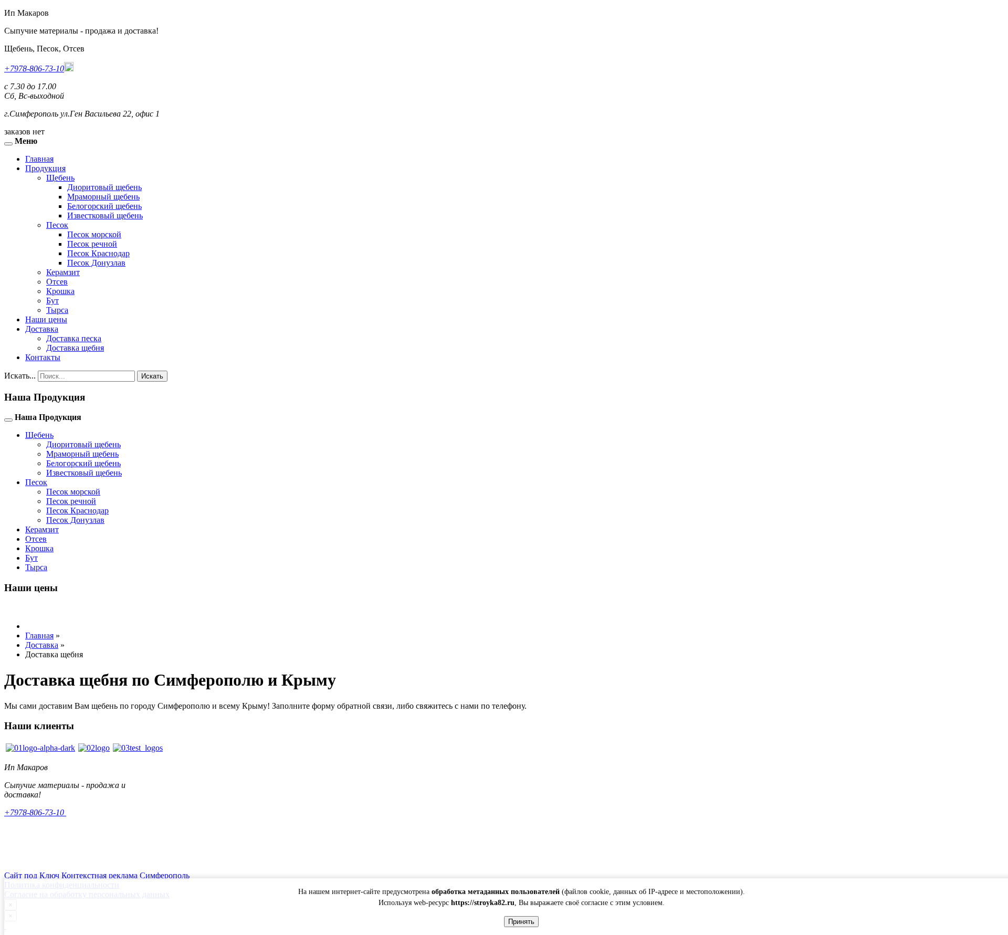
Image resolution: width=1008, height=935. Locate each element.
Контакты (42, 357)
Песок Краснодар (98, 253)
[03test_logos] (138, 747)
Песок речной (92, 243)
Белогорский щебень (104, 206)
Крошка (60, 291)
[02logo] (94, 747)
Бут (52, 300)
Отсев (57, 281)
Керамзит (63, 272)
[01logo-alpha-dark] (40, 747)
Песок (57, 224)
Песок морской (94, 234)
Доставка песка (73, 338)
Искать (152, 376)
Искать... (20, 375)
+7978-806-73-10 (34, 68)
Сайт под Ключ (32, 875)
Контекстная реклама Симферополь (125, 875)
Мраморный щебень (103, 196)
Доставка (41, 328)
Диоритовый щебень (104, 187)
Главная (39, 158)
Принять (521, 922)
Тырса (57, 310)
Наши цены (46, 319)
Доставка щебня (75, 347)
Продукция (45, 168)
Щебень (60, 177)
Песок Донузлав (96, 262)
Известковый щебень (105, 215)
